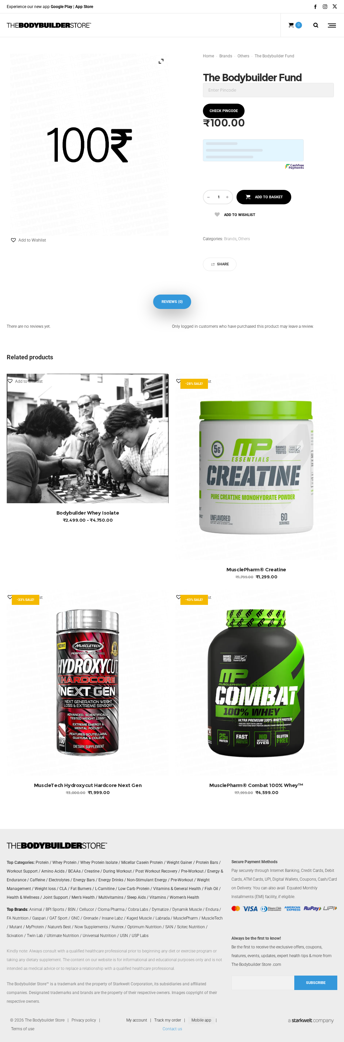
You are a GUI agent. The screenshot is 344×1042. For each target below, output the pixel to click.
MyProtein (35, 927)
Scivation (15, 935)
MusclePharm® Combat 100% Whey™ (256, 785)
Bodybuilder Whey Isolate (87, 513)
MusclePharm (185, 918)
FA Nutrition (18, 918)
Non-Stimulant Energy (147, 880)
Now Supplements (91, 927)
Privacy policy (84, 1020)
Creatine (91, 871)
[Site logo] (49, 25)
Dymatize (160, 909)
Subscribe (316, 983)
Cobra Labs (138, 909)
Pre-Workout (192, 871)
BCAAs (74, 871)
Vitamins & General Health (177, 888)
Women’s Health (184, 897)
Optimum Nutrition (144, 927)
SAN (169, 927)
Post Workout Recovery (156, 871)
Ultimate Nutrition (63, 935)
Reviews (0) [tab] (172, 302)
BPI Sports (55, 909)
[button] (28, 240)
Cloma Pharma (111, 909)
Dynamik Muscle (187, 909)
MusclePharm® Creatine (256, 569)
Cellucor (86, 909)
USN (124, 935)
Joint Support (55, 897)
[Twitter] (335, 6)
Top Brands (17, 909)
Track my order (167, 1020)
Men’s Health (83, 897)
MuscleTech (212, 918)
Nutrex (118, 927)
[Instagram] (325, 6)
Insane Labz (112, 918)
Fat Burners (81, 888)
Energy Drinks (110, 880)
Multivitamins (110, 897)
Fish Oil (211, 888)
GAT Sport (58, 918)
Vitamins (157, 897)
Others (243, 56)
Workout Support (22, 871)
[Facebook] (315, 6)
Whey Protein (64, 862)
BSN (72, 909)
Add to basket (269, 197)
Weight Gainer (179, 862)
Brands (225, 56)
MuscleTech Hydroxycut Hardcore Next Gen (87, 785)
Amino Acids (52, 871)
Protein (42, 862)
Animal (35, 909)
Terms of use (22, 1029)
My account (136, 1020)
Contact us (172, 1029)
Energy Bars (84, 880)
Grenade (90, 918)
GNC (75, 918)
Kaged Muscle (139, 918)
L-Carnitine (105, 888)
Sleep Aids (136, 897)
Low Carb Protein (133, 888)
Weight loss (45, 888)
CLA (63, 888)
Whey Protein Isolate (99, 862)
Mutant (15, 927)
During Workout (117, 871)
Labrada (163, 918)
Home (208, 56)
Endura (212, 909)
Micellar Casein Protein (142, 862)
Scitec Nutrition (191, 927)
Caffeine (37, 880)
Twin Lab (35, 935)
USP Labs (140, 935)
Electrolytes (59, 880)
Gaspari (39, 918)
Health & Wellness (23, 897)
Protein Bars (207, 862)
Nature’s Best (59, 927)
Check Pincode (224, 111)
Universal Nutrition (99, 935)
